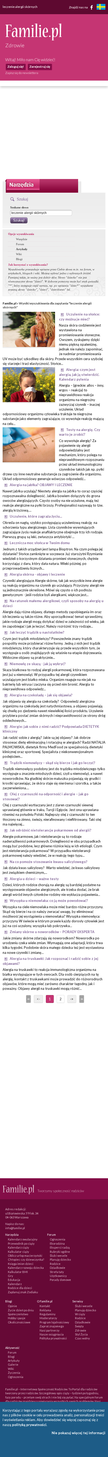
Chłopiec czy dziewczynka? (26, 1259)
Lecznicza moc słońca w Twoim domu (40, 543)
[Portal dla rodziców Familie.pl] (33, 39)
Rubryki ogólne (60, 1251)
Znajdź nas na (78, 7)
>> (81, 999)
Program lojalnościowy (54, 1322)
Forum (20, 244)
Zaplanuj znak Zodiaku (23, 1292)
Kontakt (45, 1306)
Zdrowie (80, 1330)
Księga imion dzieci (20, 1263)
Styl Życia (81, 1334)
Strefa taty (57, 1272)
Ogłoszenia (57, 1239)
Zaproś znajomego (52, 1326)
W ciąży (80, 1314)
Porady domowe (60, 1279)
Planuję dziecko (60, 1259)
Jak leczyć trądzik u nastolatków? (37, 632)
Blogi (19, 259)
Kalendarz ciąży (18, 1247)
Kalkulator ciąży (18, 1251)
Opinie (12, 1306)
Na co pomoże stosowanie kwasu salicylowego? (48, 862)
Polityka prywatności (53, 1338)
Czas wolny (82, 1338)
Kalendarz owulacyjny (22, 1239)
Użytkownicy (58, 1275)
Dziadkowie (57, 1267)
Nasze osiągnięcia (52, 1334)
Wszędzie (21, 239)
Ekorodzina (57, 1243)
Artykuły (22, 249)
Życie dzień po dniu (21, 1310)
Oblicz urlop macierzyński (25, 1255)
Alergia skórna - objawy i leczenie (37, 574)
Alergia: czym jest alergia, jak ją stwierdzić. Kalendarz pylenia (79, 374)
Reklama (45, 1310)
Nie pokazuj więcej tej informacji (78, 1433)
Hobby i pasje (16, 1318)
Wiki (19, 254)
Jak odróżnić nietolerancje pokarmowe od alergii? (50, 830)
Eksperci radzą (60, 1247)
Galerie (13, 1364)
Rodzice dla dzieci (20, 1288)
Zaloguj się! (15, 67)
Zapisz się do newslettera (21, 73)
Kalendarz (15, 1284)
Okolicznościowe (19, 1322)
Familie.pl (9, 303)
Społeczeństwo (18, 1314)
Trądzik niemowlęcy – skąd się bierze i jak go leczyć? (52, 763)
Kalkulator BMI (18, 1272)
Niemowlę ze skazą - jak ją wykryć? (38, 664)
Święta (79, 1326)
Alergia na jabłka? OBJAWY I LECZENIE (41, 485)
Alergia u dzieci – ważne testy (34, 879)
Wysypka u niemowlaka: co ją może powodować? (49, 900)
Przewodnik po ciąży (21, 1243)
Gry (10, 1275)
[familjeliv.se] (100, 7)
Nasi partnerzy (50, 1330)
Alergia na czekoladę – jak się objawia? (41, 695)
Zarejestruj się (39, 67)
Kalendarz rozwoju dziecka (26, 1267)
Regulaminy (48, 1314)
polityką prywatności (29, 1425)
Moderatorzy (48, 1318)
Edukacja (14, 1279)
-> (71, 999)
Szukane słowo (19, 207)
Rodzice (55, 1263)
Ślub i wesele (58, 1255)
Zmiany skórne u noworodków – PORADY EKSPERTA (52, 932)
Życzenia (14, 1372)
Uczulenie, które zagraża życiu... (36, 516)
